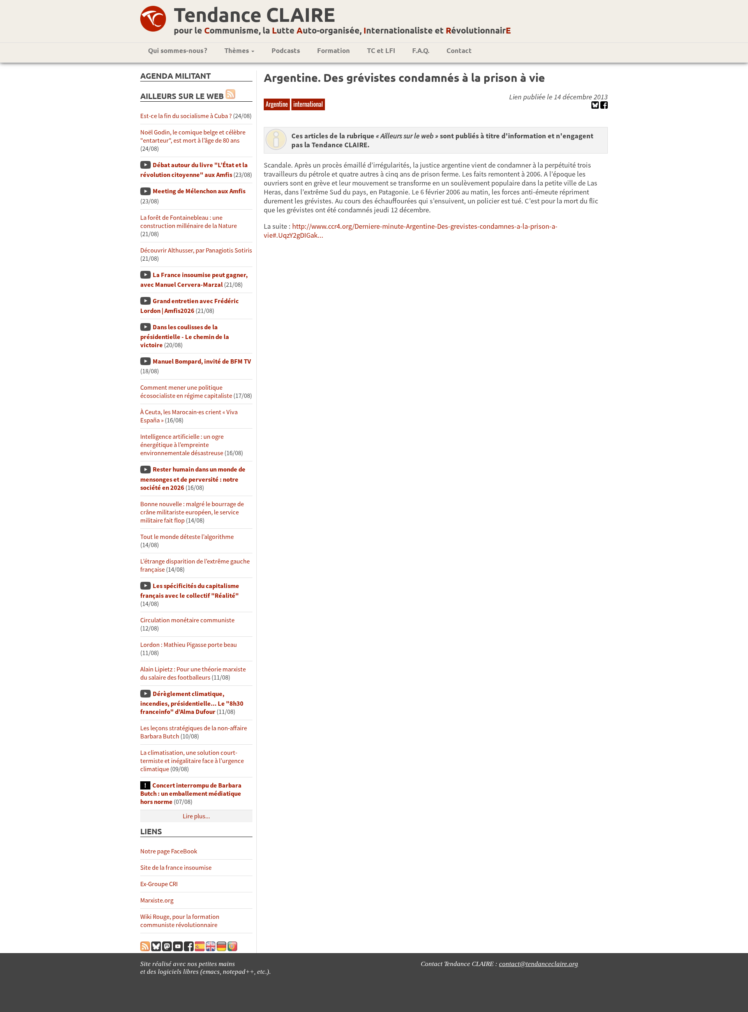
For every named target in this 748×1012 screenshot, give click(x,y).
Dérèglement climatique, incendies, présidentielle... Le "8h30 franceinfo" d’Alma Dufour (191, 703)
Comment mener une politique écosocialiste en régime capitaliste (186, 391)
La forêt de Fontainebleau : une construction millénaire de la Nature (188, 222)
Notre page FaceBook (168, 851)
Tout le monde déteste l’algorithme (187, 537)
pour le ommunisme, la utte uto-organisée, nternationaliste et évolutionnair (342, 30)
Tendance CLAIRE (254, 14)
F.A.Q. (420, 50)
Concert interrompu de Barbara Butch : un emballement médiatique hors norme (191, 793)
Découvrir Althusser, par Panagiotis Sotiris (196, 250)
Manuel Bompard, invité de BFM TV (202, 361)
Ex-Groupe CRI (159, 884)
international (308, 104)
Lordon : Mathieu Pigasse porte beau (188, 645)
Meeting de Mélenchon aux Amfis (199, 191)
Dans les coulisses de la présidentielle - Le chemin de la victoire (184, 336)
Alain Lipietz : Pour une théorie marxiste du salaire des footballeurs (193, 673)
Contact (459, 50)
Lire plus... (196, 816)
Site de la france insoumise (176, 868)
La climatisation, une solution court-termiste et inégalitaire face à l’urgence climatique (192, 761)
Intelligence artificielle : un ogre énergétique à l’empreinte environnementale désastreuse (182, 445)
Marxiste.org (156, 900)
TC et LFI (381, 50)
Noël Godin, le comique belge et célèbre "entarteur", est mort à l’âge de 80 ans (192, 136)
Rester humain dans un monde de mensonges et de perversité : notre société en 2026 (192, 478)
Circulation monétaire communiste (187, 620)
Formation (333, 50)
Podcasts (286, 50)
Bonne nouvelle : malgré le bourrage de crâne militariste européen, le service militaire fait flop (192, 512)
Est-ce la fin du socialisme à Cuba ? (186, 116)
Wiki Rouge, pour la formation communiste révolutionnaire (179, 921)
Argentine (277, 104)
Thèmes (237, 50)
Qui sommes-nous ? (177, 50)
